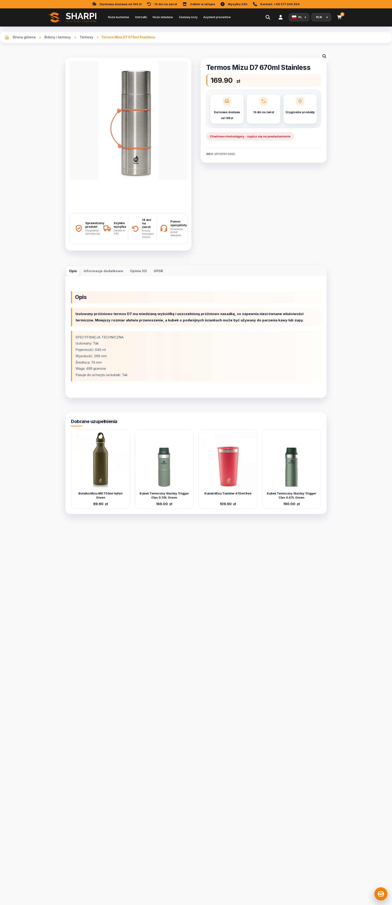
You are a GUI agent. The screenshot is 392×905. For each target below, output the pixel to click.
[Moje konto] (280, 17)
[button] (324, 56)
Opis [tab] (73, 271)
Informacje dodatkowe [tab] (103, 271)
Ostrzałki (141, 17)
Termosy (86, 37)
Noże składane (163, 17)
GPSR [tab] (158, 271)
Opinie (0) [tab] (138, 271)
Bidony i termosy (57, 37)
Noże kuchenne (118, 17)
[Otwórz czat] (380, 893)
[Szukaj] (267, 17)
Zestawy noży (188, 17)
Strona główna (24, 37)
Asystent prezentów (217, 17)
